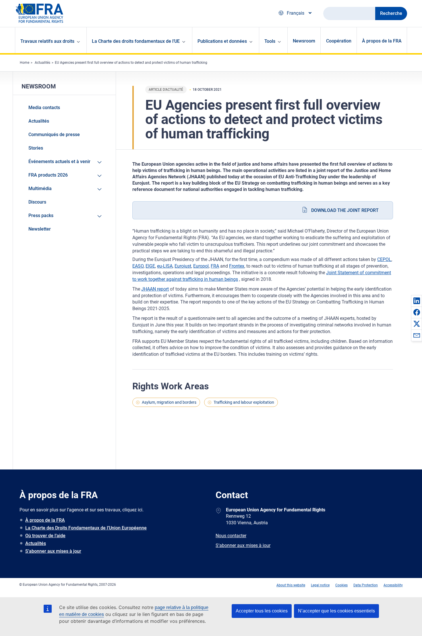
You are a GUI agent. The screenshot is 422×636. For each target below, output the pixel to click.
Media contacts (44, 107)
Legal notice (320, 585)
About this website (290, 585)
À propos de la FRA (382, 41)
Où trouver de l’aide (45, 535)
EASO (138, 266)
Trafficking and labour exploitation (244, 402)
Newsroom (304, 41)
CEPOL (384, 259)
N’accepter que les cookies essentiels (336, 610)
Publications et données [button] (222, 41)
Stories (35, 148)
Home (24, 63)
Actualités (42, 63)
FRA (215, 266)
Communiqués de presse (54, 134)
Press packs (40, 215)
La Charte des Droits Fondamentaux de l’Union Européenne (86, 528)
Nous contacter (231, 535)
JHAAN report (155, 289)
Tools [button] (269, 41)
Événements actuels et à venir (59, 161)
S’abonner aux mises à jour (53, 551)
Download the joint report (345, 210)
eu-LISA (165, 266)
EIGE (150, 266)
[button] (416, 300)
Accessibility (393, 585)
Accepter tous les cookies (262, 610)
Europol (201, 266)
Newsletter (39, 229)
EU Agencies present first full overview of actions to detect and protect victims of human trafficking (131, 63)
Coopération (338, 41)
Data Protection (365, 585)
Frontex (236, 266)
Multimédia (40, 188)
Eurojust (183, 266)
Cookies (341, 585)
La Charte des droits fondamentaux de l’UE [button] (136, 41)
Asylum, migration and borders (169, 402)
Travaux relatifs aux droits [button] (47, 41)
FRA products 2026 (48, 175)
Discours (37, 202)
